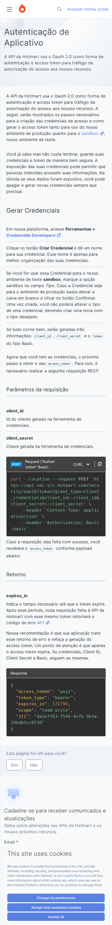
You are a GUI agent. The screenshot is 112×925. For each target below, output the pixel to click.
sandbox (90, 133)
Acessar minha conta (87, 9)
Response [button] (18, 673)
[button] (98, 464)
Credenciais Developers (30, 235)
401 (40, 622)
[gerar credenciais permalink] (3, 210)
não (34, 765)
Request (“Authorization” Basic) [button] (40, 464)
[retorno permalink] (3, 574)
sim (14, 765)
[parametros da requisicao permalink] (3, 389)
